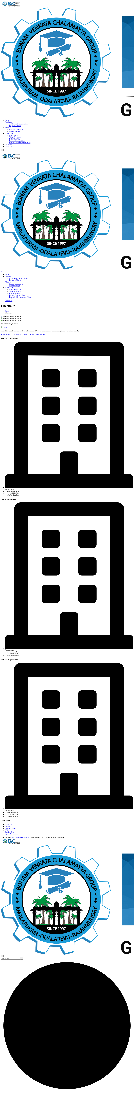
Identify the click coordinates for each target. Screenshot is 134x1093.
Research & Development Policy (20, 143)
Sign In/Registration (11, 834)
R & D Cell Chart (15, 139)
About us (8, 128)
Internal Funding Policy (17, 141)
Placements (8, 144)
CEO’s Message (14, 131)
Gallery (7, 826)
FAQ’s (7, 830)
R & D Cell (9, 133)
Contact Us (8, 146)
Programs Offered (15, 126)
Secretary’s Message (16, 129)
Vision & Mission (15, 137)
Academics (8, 122)
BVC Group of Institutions (20, 837)
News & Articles (10, 828)
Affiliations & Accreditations (18, 124)
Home (7, 120)
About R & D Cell (15, 135)
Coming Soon (9, 832)
